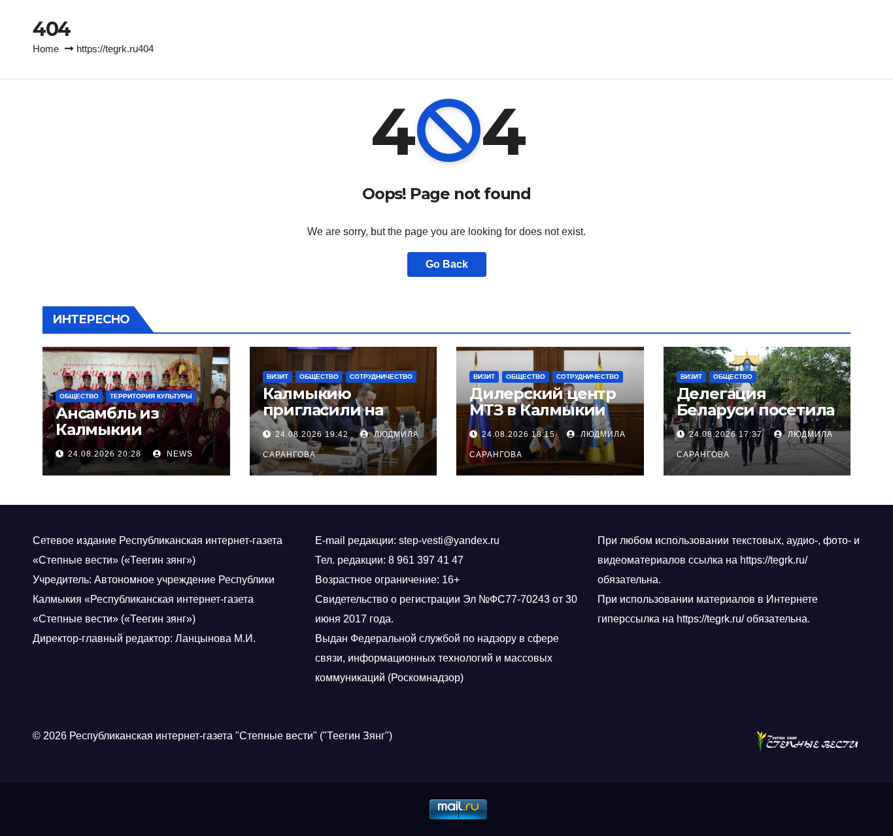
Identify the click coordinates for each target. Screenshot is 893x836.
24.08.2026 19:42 (311, 434)
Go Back (447, 264)
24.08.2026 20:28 (104, 453)
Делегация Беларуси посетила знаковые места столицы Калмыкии (757, 418)
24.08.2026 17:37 (725, 434)
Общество (79, 396)
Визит (277, 376)
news (178, 453)
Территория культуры (151, 396)
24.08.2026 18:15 (518, 434)
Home (46, 48)
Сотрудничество (381, 376)
